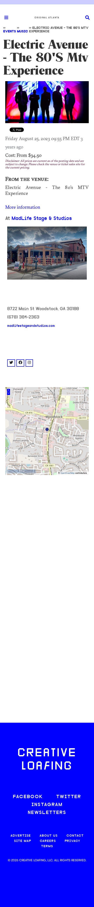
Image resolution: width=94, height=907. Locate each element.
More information (22, 207)
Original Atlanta (47, 17)
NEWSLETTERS (47, 812)
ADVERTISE (20, 836)
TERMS (47, 846)
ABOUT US (49, 836)
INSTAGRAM (47, 804)
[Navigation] (4, 17)
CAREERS (48, 841)
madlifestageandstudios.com (31, 326)
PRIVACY (72, 841)
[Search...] (87, 17)
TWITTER (68, 796)
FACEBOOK (28, 796)
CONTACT (75, 836)
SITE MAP (22, 841)
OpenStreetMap (67, 473)
